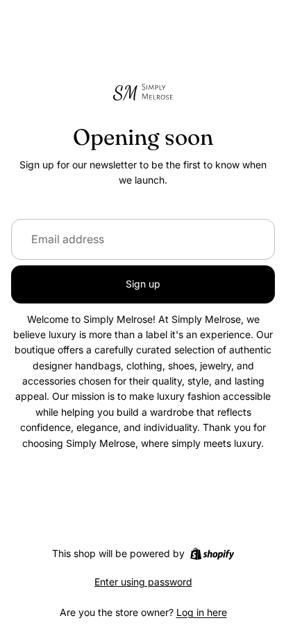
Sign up (143, 284)
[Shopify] (212, 553)
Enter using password (143, 582)
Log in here (201, 612)
